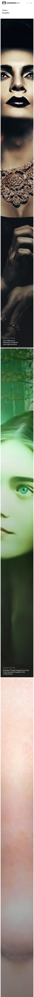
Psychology (12, 338)
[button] (31, 3)
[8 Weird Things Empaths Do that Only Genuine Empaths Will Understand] (17, 512)
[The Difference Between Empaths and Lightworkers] (17, 183)
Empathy (5, 338)
